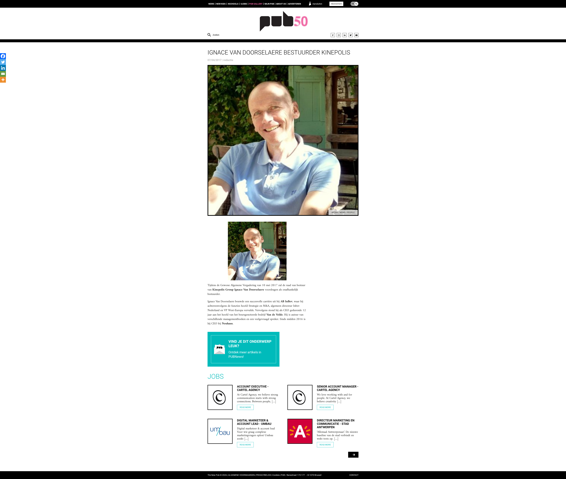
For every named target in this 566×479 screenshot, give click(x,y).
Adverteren (294, 4)
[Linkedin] (3, 68)
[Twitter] (350, 35)
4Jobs (244, 4)
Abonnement (336, 4)
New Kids (221, 4)
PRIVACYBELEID (263, 475)
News (211, 4)
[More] (3, 80)
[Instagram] (339, 35)
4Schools (233, 4)
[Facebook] (333, 35)
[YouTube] (356, 35)
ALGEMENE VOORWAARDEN (241, 475)
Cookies (276, 475)
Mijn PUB (269, 4)
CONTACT (353, 475)
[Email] (3, 74)
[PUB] (283, 24)
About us (281, 4)
